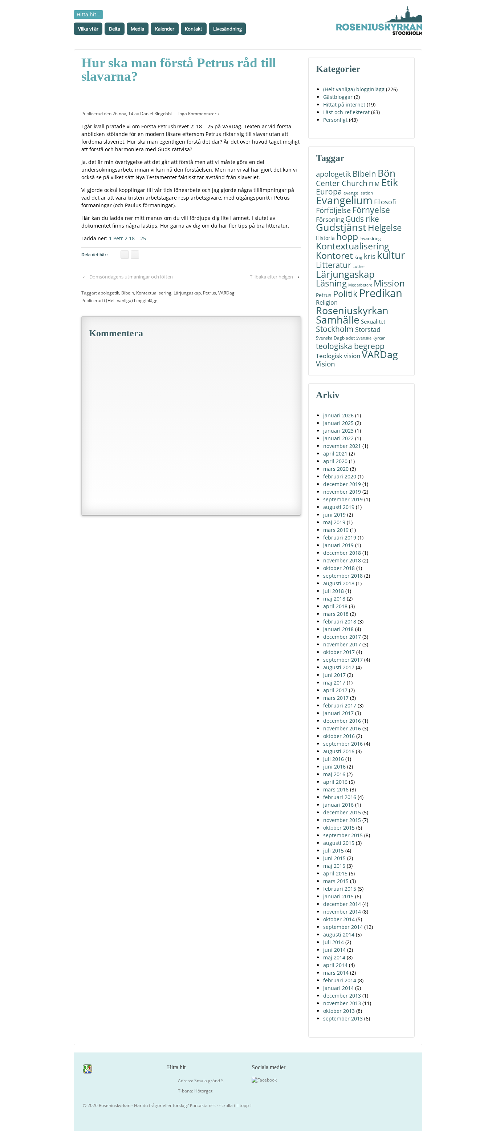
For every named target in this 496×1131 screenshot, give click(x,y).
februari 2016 (339, 797)
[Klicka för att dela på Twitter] (135, 254)
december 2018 (342, 552)
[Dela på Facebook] (125, 254)
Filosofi (385, 201)
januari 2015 (338, 896)
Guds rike (362, 218)
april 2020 (335, 461)
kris (369, 256)
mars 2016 (336, 789)
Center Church (341, 183)
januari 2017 (338, 713)
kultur (391, 255)
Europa (329, 192)
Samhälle (337, 320)
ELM (374, 184)
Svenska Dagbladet (335, 338)
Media (137, 28)
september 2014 (343, 926)
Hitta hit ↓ (88, 14)
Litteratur (333, 265)
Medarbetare (360, 285)
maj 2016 (334, 774)
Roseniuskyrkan (352, 310)
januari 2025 (338, 423)
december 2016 (342, 720)
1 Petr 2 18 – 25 (127, 238)
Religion (327, 302)
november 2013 (342, 1003)
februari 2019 (339, 537)
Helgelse (385, 227)
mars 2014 (336, 972)
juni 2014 (334, 949)
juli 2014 (333, 942)
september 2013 (343, 1018)
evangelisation (358, 193)
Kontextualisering (153, 293)
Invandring (370, 238)
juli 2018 (333, 590)
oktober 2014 (339, 919)
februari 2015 (339, 888)
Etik (389, 182)
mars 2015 (336, 881)
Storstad (368, 329)
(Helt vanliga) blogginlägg (132, 300)
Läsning (331, 283)
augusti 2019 (338, 507)
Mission (389, 283)
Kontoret (334, 255)
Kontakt (193, 28)
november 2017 (342, 644)
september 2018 (343, 575)
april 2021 (335, 453)
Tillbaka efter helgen (271, 276)
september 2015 (343, 835)
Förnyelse (371, 210)
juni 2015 (334, 858)
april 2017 (335, 690)
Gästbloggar (338, 96)
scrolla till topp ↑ (235, 1105)
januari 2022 (338, 438)
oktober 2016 (339, 736)
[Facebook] (264, 1079)
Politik (345, 293)
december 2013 (342, 995)
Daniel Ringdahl (156, 114)
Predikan (380, 293)
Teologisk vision (338, 356)
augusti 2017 (338, 667)
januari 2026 (338, 415)
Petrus (209, 293)
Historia (325, 237)
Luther (359, 266)
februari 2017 (339, 705)
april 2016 (335, 781)
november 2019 (342, 491)
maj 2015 (334, 865)
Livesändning (227, 28)
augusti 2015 (338, 842)
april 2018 (335, 606)
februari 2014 (339, 980)
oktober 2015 (339, 827)
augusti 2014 (338, 934)
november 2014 (342, 911)
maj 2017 (334, 682)
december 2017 (342, 636)
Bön (386, 173)
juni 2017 (334, 674)
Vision (325, 364)
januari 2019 (338, 545)
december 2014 (342, 904)
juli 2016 (333, 758)
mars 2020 (336, 468)
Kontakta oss (203, 1105)
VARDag (226, 293)
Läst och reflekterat (346, 112)
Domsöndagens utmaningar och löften (131, 276)
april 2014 (335, 965)
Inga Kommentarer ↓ (199, 114)
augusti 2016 (338, 751)
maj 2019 (334, 522)
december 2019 (342, 484)
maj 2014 (334, 957)
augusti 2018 (338, 583)
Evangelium (344, 200)
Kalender (164, 28)
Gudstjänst (341, 227)
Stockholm (335, 329)
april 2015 (335, 873)
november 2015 (342, 820)
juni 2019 (334, 514)
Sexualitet (373, 321)
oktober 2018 (339, 568)
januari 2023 (338, 430)
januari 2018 (338, 629)
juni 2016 (334, 766)
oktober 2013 (339, 1010)
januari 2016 (338, 804)
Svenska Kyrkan (371, 338)
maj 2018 (334, 598)
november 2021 (342, 445)
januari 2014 (338, 987)
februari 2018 (339, 621)
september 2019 (343, 499)
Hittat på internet (344, 104)
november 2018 (342, 560)
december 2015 (342, 812)
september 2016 (343, 743)
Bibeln (127, 293)
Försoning (330, 219)
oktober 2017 (339, 652)
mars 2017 (336, 697)
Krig (358, 257)
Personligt (335, 119)
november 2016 (342, 728)
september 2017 (343, 659)
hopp (347, 236)
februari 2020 (339, 476)
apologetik (108, 293)
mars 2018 (336, 613)
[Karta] (87, 1068)
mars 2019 (336, 529)
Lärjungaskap (187, 293)
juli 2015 (333, 850)
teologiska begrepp (350, 346)
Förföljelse (333, 210)
